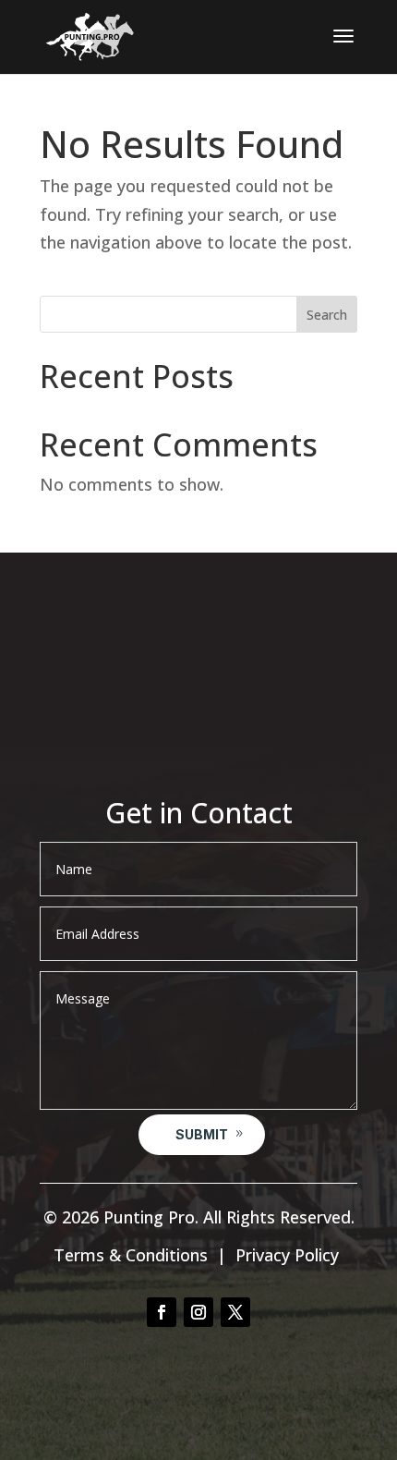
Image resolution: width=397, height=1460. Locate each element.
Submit (201, 1134)
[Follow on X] (235, 1312)
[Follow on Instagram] (198, 1312)
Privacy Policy (287, 1255)
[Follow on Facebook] (161, 1312)
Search (327, 314)
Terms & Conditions (131, 1255)
